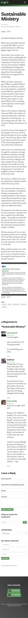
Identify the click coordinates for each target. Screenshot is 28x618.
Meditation (16, 304)
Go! (25, 522)
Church (4, 304)
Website (3, 491)
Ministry (23, 304)
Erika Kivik (12, 401)
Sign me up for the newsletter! (9, 515)
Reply (8, 356)
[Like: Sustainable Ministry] (9, 31)
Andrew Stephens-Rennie (12, 26)
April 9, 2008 (10, 335)
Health (9, 304)
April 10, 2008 (10, 362)
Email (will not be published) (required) (12, 485)
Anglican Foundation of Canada (14, 605)
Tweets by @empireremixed (9, 565)
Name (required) (6, 479)
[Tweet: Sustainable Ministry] (3, 31)
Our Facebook (15, 594)
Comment (4, 497)
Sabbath (4, 307)
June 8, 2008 (10, 403)
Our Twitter (15, 590)
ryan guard (12, 332)
